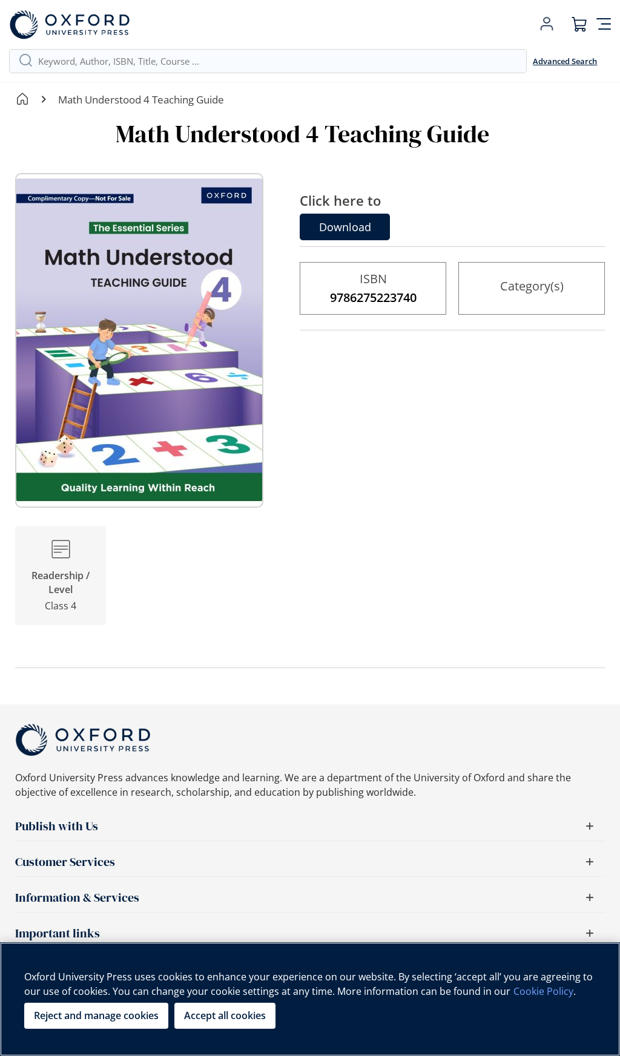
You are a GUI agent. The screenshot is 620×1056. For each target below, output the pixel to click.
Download (345, 227)
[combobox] (277, 61)
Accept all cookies (225, 1015)
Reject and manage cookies (96, 1015)
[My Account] (547, 24)
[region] (310, 999)
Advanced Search (565, 61)
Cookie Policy (543, 991)
